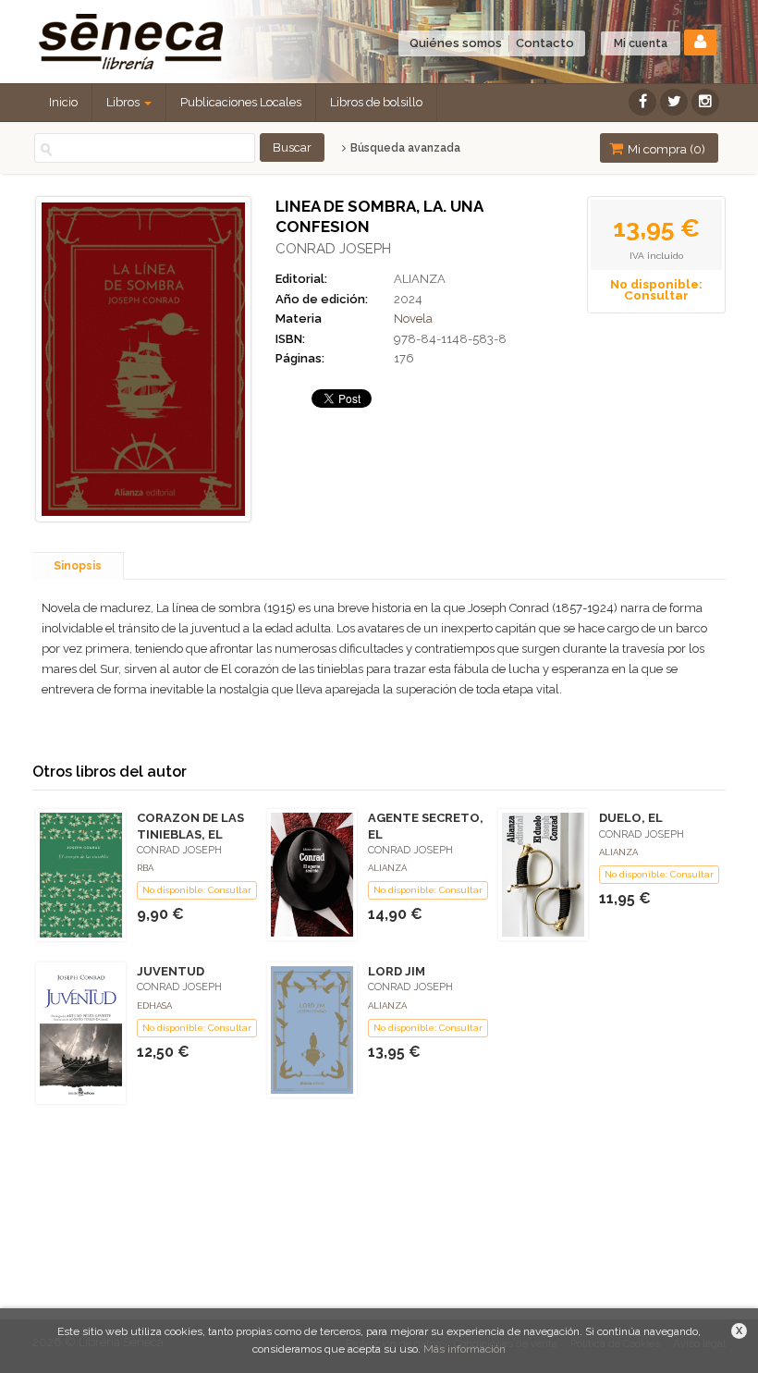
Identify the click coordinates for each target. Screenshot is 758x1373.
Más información (464, 1348)
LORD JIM (396, 971)
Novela (413, 318)
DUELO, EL (631, 818)
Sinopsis (78, 565)
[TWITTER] (674, 102)
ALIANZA (420, 279)
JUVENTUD (170, 971)
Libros (124, 102)
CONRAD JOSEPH (333, 248)
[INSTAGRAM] (705, 102)
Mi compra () (665, 149)
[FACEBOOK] (642, 102)
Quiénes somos (456, 43)
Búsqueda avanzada (403, 147)
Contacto (545, 43)
